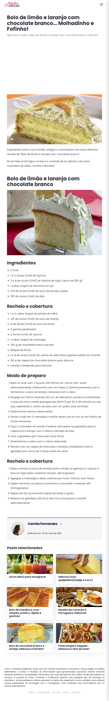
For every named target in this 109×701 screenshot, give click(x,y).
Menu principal (101, 4)
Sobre (66, 692)
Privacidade (44, 692)
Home (32, 692)
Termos (56, 692)
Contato (75, 692)
